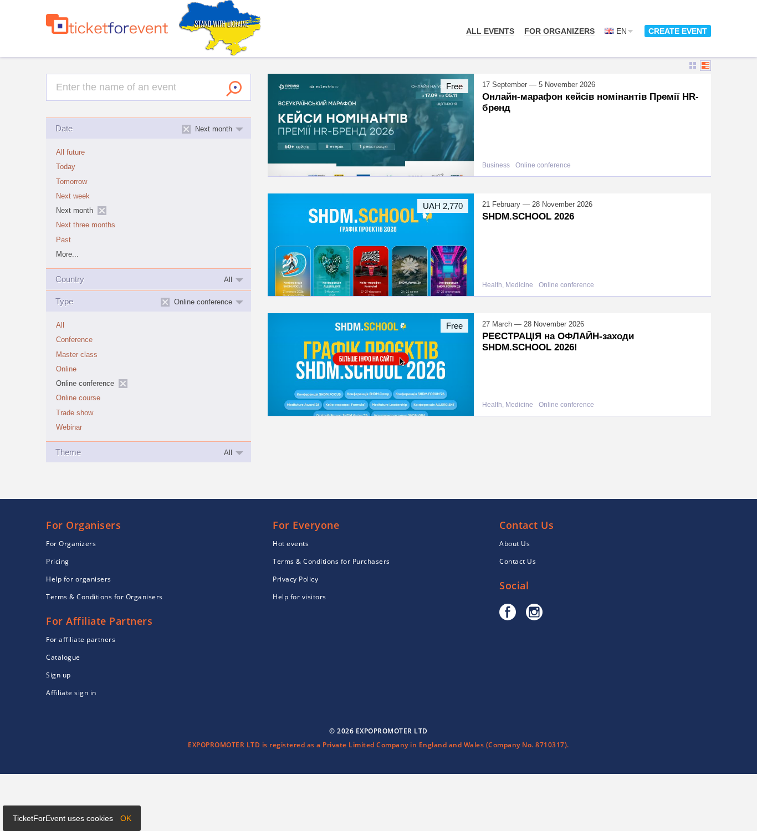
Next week (73, 196)
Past (63, 240)
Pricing (57, 561)
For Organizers (559, 31)
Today (65, 167)
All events (490, 31)
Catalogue (63, 657)
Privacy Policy (295, 579)
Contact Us (517, 561)
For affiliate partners (80, 639)
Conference (74, 340)
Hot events (291, 543)
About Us (514, 543)
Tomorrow (71, 182)
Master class (77, 355)
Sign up (58, 675)
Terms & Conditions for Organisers (104, 596)
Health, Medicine (507, 285)
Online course (78, 398)
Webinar (69, 427)
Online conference (543, 165)
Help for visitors (299, 596)
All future (70, 152)
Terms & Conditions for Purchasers (331, 561)
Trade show (74, 413)
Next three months (85, 225)
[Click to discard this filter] (102, 210)
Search (234, 88)
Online (66, 369)
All (60, 325)
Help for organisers (78, 579)
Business (496, 165)
